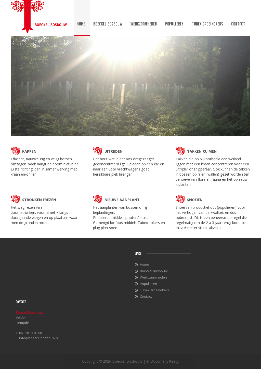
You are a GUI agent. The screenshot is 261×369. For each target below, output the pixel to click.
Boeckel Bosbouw (107, 24)
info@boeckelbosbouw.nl (39, 338)
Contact (238, 24)
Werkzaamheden (143, 24)
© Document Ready (162, 361)
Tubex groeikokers (207, 24)
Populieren (174, 24)
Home (81, 24)
